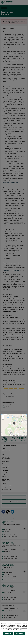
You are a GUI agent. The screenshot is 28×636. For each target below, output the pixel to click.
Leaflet (14, 435)
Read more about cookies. (16, 629)
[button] (14, 423)
